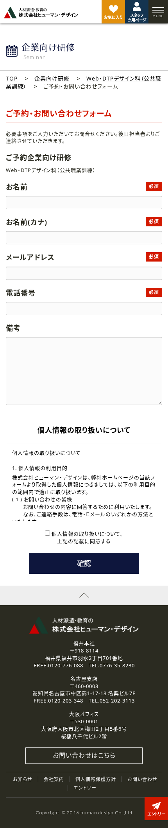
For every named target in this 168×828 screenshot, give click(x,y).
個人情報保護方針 (95, 779)
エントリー (85, 788)
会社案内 (54, 779)
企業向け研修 (52, 78)
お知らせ (22, 779)
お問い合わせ (142, 779)
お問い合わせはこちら (84, 755)
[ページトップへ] (84, 595)
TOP (12, 78)
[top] (41, 12)
